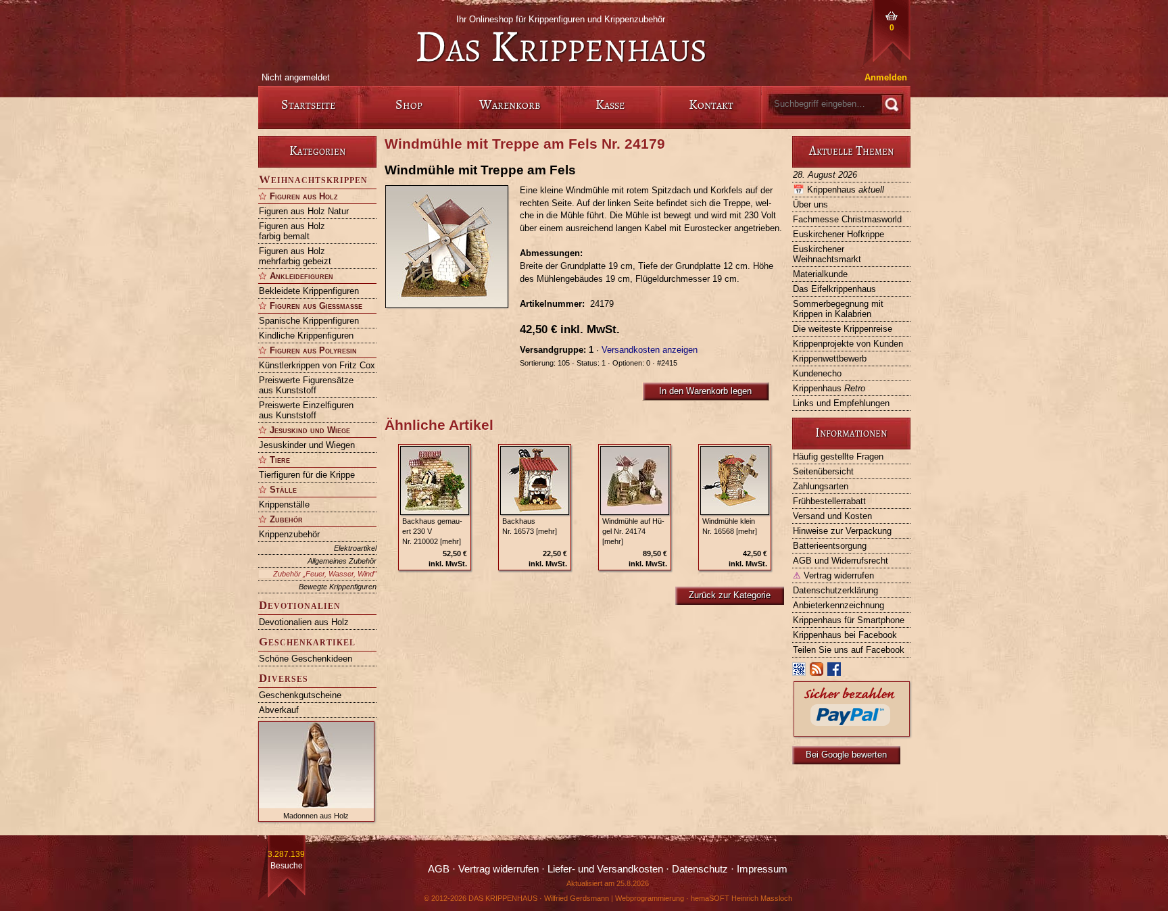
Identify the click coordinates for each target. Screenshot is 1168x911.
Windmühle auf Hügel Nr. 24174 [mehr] (633, 531)
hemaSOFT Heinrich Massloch (741, 898)
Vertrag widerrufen (833, 575)
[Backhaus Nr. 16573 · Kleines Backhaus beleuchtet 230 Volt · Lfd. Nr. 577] (534, 480)
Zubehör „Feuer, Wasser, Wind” (324, 574)
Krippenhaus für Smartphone (848, 620)
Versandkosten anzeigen (650, 350)
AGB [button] (438, 869)
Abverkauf (279, 710)
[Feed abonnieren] (817, 672)
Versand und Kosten (832, 516)
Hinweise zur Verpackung (842, 531)
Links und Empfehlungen (841, 403)
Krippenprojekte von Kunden (848, 344)
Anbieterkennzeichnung (838, 605)
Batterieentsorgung (830, 546)
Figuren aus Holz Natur (304, 211)
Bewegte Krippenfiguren (337, 587)
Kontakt (711, 104)
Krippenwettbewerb (830, 358)
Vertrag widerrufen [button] (498, 869)
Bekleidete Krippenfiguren (309, 291)
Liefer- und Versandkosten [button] (605, 869)
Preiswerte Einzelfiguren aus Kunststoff (306, 410)
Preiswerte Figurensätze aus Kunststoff (306, 385)
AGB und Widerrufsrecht (840, 561)
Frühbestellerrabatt (829, 501)
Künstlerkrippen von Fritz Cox (317, 365)
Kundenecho (817, 373)
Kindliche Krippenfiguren (306, 335)
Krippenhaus (838, 189)
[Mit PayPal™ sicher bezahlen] (851, 733)
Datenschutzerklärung (835, 590)
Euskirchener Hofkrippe (838, 234)
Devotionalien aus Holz (304, 622)
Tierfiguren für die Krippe (307, 475)
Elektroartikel (355, 548)
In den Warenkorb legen (705, 391)
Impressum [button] (762, 869)
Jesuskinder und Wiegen (307, 445)
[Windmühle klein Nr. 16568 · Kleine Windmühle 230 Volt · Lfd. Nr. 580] (735, 480)
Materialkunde (820, 274)
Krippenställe (284, 504)
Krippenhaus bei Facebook (845, 635)
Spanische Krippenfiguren (309, 321)
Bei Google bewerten (846, 754)
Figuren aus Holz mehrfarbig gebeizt (295, 256)
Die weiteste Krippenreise (842, 329)
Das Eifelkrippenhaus (834, 289)
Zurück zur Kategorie (730, 595)
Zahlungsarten (820, 486)
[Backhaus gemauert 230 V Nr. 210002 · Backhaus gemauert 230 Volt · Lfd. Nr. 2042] (434, 480)
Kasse (610, 104)
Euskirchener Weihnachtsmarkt (827, 254)
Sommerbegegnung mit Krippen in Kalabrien (838, 309)
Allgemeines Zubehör (342, 561)
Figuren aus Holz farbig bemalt (292, 231)
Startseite (308, 104)
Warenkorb (509, 104)
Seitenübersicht (823, 471)
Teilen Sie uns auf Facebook (848, 650)
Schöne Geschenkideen (305, 659)
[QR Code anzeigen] (799, 672)
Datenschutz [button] (700, 869)
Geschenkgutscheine (300, 695)
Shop (408, 104)
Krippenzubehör (289, 534)
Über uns (810, 204)
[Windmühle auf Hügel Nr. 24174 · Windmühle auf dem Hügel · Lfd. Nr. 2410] (635, 480)
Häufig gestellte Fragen (838, 456)
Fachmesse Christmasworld (847, 219)
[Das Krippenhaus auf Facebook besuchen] (834, 672)
